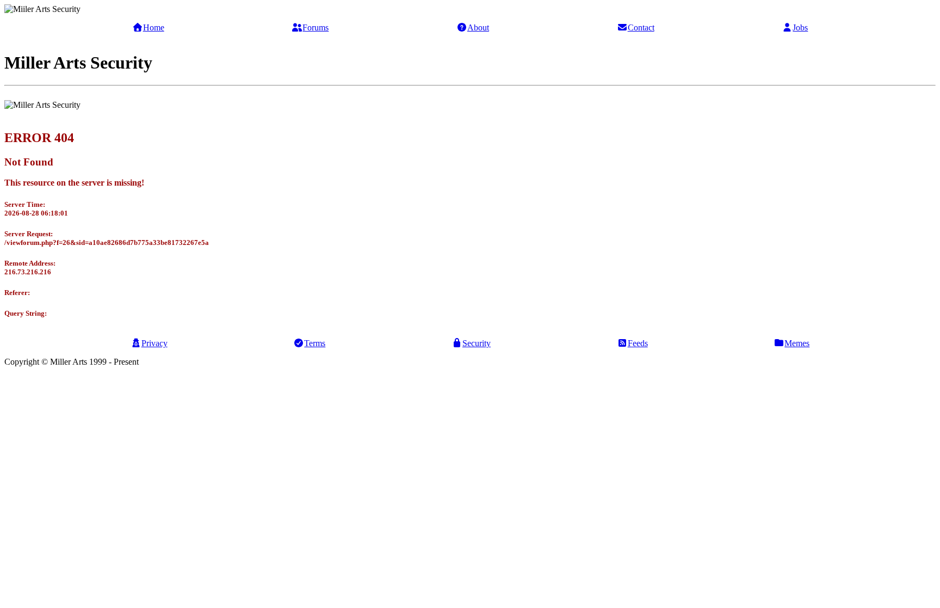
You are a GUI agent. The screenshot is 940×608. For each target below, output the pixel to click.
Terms (314, 343)
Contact (641, 27)
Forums (315, 27)
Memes (796, 343)
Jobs (800, 27)
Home (153, 27)
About (478, 27)
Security (476, 343)
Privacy (154, 343)
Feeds (638, 343)
